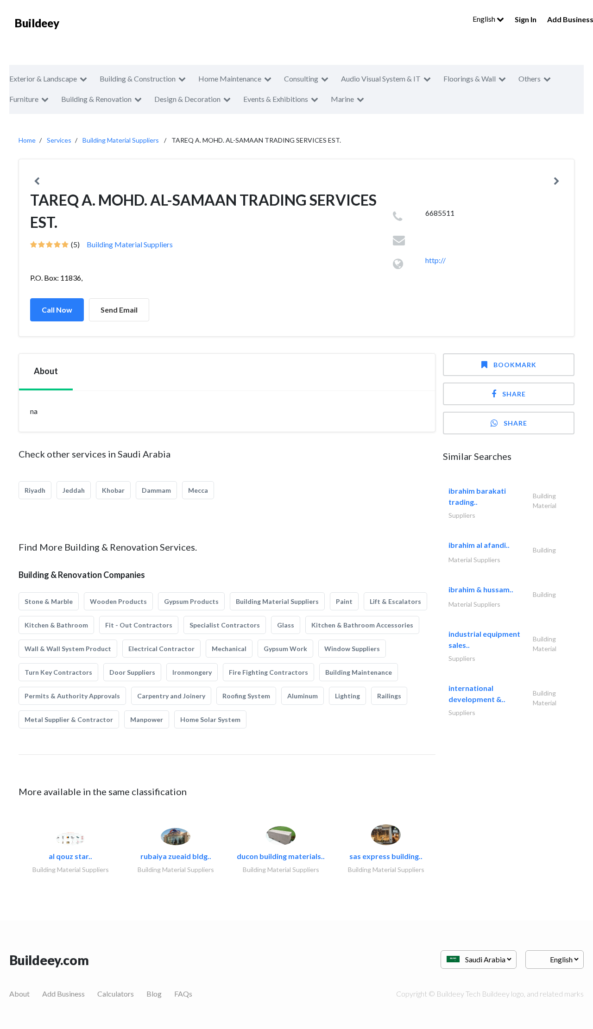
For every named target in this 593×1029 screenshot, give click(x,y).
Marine (342, 98)
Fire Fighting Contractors (268, 672)
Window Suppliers (352, 649)
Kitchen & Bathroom (56, 625)
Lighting (347, 696)
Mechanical (229, 649)
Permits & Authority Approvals (72, 696)
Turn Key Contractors (58, 672)
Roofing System (246, 696)
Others (529, 78)
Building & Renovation (96, 98)
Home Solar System (210, 719)
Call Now (57, 309)
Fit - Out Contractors (138, 625)
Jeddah (74, 490)
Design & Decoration (187, 98)
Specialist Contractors (224, 625)
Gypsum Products (191, 601)
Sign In (525, 19)
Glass (285, 625)
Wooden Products (118, 601)
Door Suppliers (132, 672)
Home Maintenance (229, 78)
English (485, 18)
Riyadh (35, 490)
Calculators (115, 993)
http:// (435, 260)
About (19, 993)
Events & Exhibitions (275, 98)
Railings (389, 696)
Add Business (63, 993)
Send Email (119, 309)
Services (59, 140)
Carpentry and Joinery (171, 696)
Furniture (23, 98)
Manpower (146, 719)
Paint (344, 601)
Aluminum (302, 696)
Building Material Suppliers (120, 140)
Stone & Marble (49, 601)
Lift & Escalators (395, 601)
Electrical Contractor (161, 649)
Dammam (156, 490)
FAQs (183, 993)
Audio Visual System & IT (381, 78)
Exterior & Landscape (43, 78)
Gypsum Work (285, 649)
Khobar (113, 490)
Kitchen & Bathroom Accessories (362, 625)
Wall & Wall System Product (68, 649)
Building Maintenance (358, 672)
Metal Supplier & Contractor (69, 719)
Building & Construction (138, 78)
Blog (154, 993)
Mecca (198, 490)
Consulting (301, 78)
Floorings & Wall (469, 78)
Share (514, 394)
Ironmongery (192, 672)
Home (27, 140)
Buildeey (37, 23)
